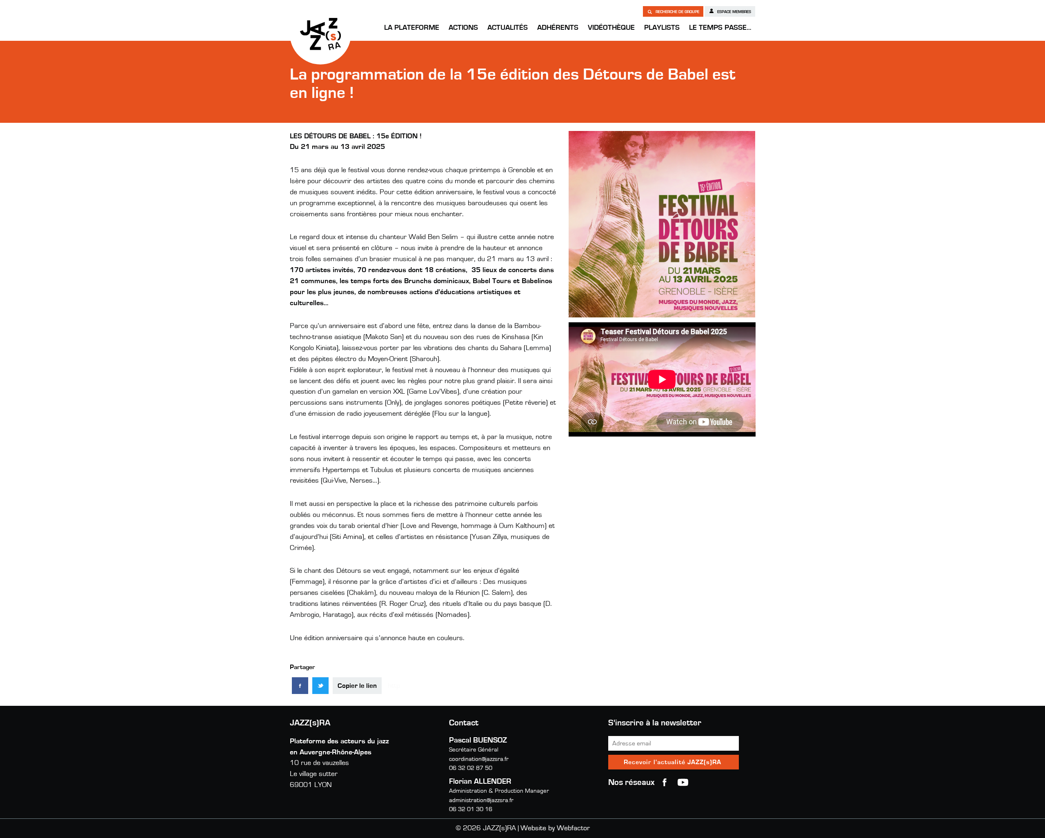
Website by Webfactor (555, 828)
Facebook (664, 782)
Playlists (662, 27)
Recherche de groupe (676, 12)
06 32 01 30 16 (470, 809)
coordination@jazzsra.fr (479, 759)
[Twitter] (320, 685)
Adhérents (557, 27)
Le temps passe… (720, 27)
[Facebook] (300, 685)
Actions (463, 27)
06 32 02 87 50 (470, 768)
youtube (683, 782)
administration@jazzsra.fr (481, 800)
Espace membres (733, 12)
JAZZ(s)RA (320, 33)
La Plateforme (411, 27)
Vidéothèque (611, 27)
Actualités (507, 27)
